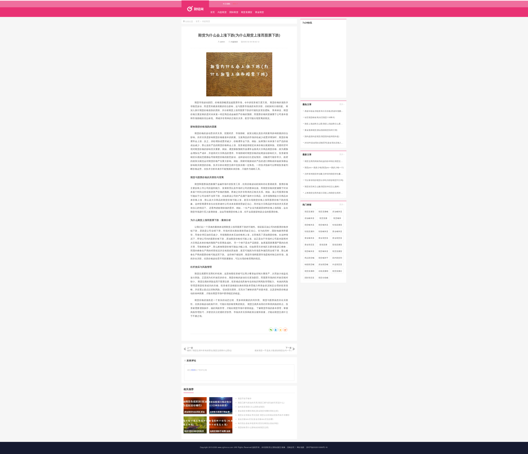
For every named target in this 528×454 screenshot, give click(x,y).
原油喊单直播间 (337, 212)
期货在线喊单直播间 (323, 278)
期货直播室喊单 (337, 252)
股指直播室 (337, 244)
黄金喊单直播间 (337, 232)
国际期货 (233, 12)
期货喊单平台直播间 (323, 258)
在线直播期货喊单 (323, 271)
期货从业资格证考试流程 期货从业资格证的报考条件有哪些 (264, 415)
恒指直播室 (337, 224)
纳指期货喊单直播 (309, 265)
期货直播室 (246, 12)
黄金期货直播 (337, 238)
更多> (341, 104)
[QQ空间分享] (280, 330)
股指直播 (323, 244)
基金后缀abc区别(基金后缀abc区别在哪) (255, 419)
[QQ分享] (276, 330)
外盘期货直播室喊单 (337, 265)
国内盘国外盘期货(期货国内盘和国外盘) (322, 136)
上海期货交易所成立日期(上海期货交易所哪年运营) (324, 192)
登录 (193, 370)
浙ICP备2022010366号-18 (317, 447)
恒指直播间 (309, 231)
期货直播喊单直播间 (323, 212)
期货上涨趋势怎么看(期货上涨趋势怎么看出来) (324, 123)
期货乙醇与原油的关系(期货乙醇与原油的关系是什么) (261, 402)
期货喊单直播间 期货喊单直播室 (323, 225)
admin (222, 41)
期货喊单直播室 (323, 252)
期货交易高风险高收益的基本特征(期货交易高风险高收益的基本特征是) (324, 161)
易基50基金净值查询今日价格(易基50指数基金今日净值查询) (324, 111)
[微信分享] (271, 330)
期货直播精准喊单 (309, 271)
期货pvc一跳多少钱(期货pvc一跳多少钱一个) (324, 167)
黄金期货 (259, 12)
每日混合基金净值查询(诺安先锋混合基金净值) (258, 423)
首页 (212, 12)
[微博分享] (285, 330)
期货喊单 (337, 218)
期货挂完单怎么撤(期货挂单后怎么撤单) (322, 186)
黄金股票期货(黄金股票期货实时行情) (321, 130)
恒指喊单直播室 (323, 232)
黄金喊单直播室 (309, 238)
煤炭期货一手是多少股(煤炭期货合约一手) (273, 350)
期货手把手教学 (245, 398)
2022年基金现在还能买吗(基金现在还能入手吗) (324, 142)
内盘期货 (222, 12)
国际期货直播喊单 (309, 278)
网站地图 (300, 447)
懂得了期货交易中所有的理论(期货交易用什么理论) (209, 350)
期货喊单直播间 (309, 225)
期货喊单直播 (309, 252)
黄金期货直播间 (309, 245)
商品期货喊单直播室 (309, 258)
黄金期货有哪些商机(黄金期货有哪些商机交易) (258, 410)
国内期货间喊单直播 (337, 258)
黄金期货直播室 (323, 238)
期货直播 (323, 218)
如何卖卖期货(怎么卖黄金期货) (251, 406)
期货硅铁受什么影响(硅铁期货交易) (253, 427)
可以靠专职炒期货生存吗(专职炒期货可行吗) (324, 180)
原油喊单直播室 (309, 219)
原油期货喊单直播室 (323, 265)
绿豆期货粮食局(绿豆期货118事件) (320, 117)
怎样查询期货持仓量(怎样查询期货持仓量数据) (324, 173)
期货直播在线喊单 (337, 271)
